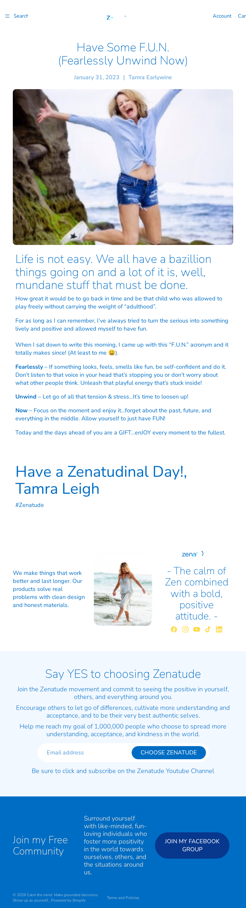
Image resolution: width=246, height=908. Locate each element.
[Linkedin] (219, 629)
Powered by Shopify (68, 900)
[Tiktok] (208, 629)
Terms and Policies (123, 897)
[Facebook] (174, 629)
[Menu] (7, 16)
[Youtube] (197, 629)
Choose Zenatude (169, 752)
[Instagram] (185, 629)
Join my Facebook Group (192, 845)
